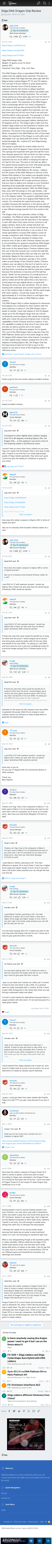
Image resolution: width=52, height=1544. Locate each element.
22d (46, 1405)
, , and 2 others (23, 354)
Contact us (5, 1498)
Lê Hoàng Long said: (12, 964)
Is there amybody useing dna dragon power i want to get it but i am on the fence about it (27, 1341)
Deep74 (13, 474)
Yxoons (41, 1368)
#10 (48, 803)
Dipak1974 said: (10, 561)
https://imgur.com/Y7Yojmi (13, 55)
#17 (48, 1169)
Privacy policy (33, 1522)
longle (12, 661)
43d (46, 1381)
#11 (48, 838)
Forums (4, 1493)
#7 (49, 613)
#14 (48, 1034)
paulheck (14, 387)
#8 (49, 677)
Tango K (13, 790)
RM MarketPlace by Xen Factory (20, 1528)
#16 (48, 1124)
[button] (4, 3)
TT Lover (13, 730)
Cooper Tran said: (11, 1129)
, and (15, 878)
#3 (49, 401)
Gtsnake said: (9, 907)
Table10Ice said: (10, 1281)
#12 (48, 903)
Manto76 (13, 412)
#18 (48, 1206)
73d (46, 1368)
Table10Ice (14, 1155)
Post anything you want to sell (19, 1364)
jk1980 (12, 1193)
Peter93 (13, 1263)
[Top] (45, 1522)
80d (46, 1351)
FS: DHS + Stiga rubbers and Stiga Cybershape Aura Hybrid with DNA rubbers (26, 1358)
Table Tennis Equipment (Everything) (21, 1401)
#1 (49, 42)
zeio (42, 1405)
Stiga (9, 1347)
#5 (49, 488)
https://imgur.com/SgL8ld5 (13, 50)
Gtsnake (13, 825)
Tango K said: (9, 843)
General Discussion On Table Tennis (21, 1377)
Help (42, 1522)
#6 (49, 556)
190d (46, 1391)
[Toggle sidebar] (49, 3)
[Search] (44, 3)
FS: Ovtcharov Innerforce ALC (23, 1385)
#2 (49, 376)
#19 (48, 1276)
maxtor (41, 1381)
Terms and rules (20, 1522)
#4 (49, 426)
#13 (48, 959)
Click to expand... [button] (26, 514)
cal (43, 1351)
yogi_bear (7, 14)
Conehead (14, 1111)
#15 (48, 1094)
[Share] (45, 42)
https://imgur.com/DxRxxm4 (13, 45)
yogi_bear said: (10, 431)
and (15, 466)
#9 (49, 744)
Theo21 (13, 362)
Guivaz (40, 1391)
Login (3, 1510)
